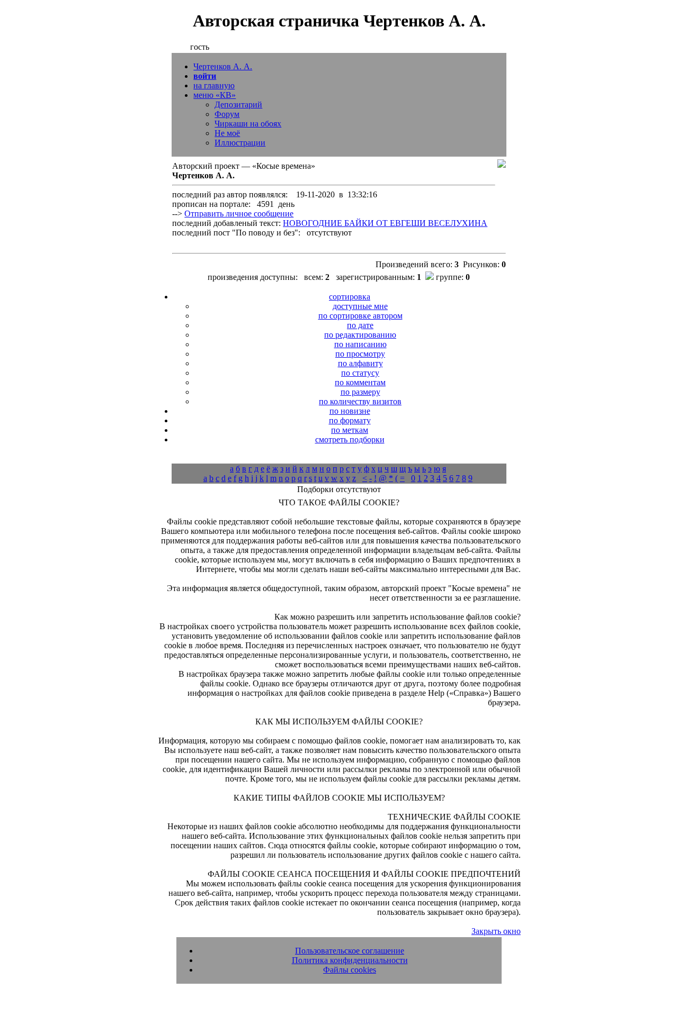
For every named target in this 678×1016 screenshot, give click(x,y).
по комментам (360, 382)
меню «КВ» (214, 94)
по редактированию (360, 334)
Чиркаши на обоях (248, 123)
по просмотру (360, 353)
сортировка (349, 296)
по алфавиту (360, 363)
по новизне (349, 410)
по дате (360, 325)
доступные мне (360, 306)
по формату (350, 420)
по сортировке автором (360, 315)
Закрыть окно (496, 931)
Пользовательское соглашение (349, 950)
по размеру (360, 391)
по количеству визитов (360, 401)
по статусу (360, 372)
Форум (227, 114)
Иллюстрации (240, 142)
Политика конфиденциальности (350, 960)
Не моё (227, 133)
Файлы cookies (349, 969)
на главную (214, 85)
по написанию (360, 344)
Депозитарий (238, 104)
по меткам (349, 429)
